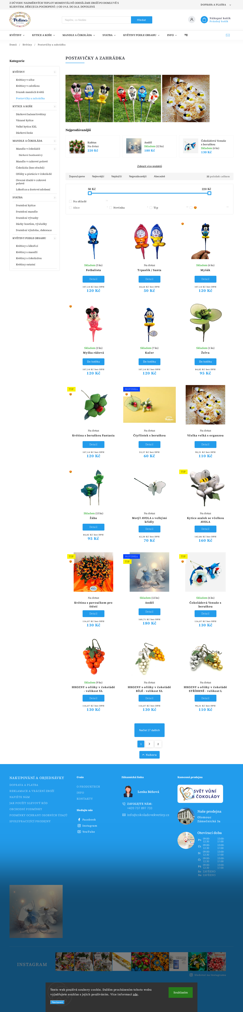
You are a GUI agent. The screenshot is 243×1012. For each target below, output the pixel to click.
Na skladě (90, 201)
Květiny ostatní (26, 264)
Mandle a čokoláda (27, 141)
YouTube (88, 832)
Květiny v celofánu (28, 86)
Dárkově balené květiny (31, 114)
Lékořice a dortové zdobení (33, 189)
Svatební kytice (26, 205)
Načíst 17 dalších (149, 730)
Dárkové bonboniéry (31, 155)
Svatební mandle (27, 211)
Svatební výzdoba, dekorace (34, 230)
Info (80, 793)
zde (135, 994)
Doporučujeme (77, 176)
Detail (93, 279)
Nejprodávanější (138, 176)
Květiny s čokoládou (29, 258)
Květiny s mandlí (27, 252)
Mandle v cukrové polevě (32, 161)
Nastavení (57, 1002)
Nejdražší (116, 176)
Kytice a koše (22, 106)
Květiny (19, 72)
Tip (171, 207)
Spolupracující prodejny (30, 821)
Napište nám (19, 797)
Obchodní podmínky (25, 809)
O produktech (88, 787)
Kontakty (85, 799)
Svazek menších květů (30, 92)
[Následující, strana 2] (149, 744)
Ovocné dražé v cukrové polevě (31, 181)
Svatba (18, 197)
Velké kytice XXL (26, 126)
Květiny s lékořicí (27, 246)
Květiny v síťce (25, 80)
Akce (90, 207)
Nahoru (151, 755)
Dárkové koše (24, 133)
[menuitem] (18, 35)
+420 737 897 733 (139, 806)
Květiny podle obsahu (29, 238)
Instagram (89, 826)
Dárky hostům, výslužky (31, 224)
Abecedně (159, 176)
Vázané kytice (24, 120)
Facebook (89, 819)
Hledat (141, 19)
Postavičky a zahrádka (30, 98)
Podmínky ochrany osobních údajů (38, 815)
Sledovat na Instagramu (210, 975)
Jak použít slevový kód (28, 803)
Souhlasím (181, 992)
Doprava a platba (213, 4)
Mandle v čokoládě (28, 149)
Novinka (130, 207)
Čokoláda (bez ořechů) (30, 168)
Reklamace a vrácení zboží (31, 791)
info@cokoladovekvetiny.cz (148, 815)
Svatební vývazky (27, 218)
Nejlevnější (98, 176)
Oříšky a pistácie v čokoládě (34, 174)
